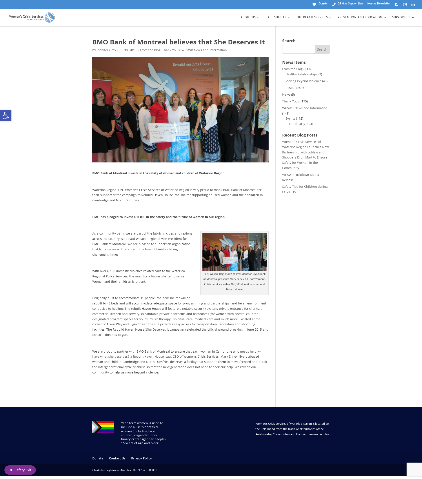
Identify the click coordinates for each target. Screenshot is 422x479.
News (286, 94)
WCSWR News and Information (204, 50)
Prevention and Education (360, 17)
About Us (248, 17)
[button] (5, 115)
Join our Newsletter (378, 3)
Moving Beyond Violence (303, 81)
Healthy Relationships (302, 74)
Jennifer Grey (106, 50)
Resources (293, 88)
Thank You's (171, 50)
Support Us (401, 17)
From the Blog (150, 50)
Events (290, 118)
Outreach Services (312, 17)
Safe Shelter (276, 17)
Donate (97, 458)
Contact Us (117, 458)
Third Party (297, 124)
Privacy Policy (141, 458)
